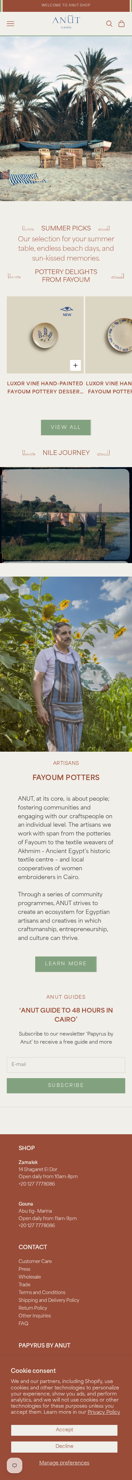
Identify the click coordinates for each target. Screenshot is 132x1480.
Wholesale (30, 1277)
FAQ (23, 1324)
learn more (66, 964)
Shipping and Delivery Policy (49, 1301)
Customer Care (35, 1262)
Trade (24, 1285)
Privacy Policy (104, 1412)
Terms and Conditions (42, 1293)
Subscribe (66, 1085)
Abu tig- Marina (35, 1211)
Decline (64, 1446)
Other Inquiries (35, 1316)
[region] (66, 118)
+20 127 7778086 (37, 1184)
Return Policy (33, 1308)
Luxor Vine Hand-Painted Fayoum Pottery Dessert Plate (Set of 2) (45, 389)
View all (66, 427)
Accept (64, 1430)
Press (24, 1269)
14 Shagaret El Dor (38, 1170)
